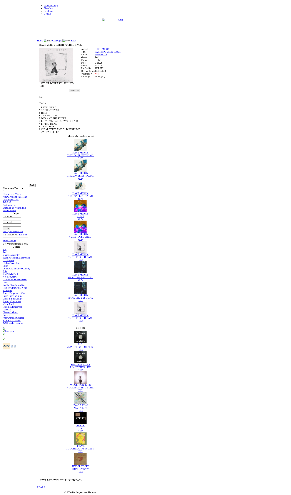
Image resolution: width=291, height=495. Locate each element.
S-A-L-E (7, 202)
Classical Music (10, 312)
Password (7, 222)
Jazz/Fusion (8, 260)
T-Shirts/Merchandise (13, 323)
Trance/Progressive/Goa (14, 293)
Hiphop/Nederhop (11, 263)
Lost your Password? (13, 231)
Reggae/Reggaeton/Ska (14, 285)
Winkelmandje (51, 5)
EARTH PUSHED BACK (108, 52)
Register (23, 234)
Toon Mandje (9, 240)
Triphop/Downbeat (12, 301)
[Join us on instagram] (8, 330)
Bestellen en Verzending (14, 207)
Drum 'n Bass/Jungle (12, 298)
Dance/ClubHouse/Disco (15, 279)
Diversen (7, 309)
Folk (5, 271)
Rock (5, 252)
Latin (5, 282)
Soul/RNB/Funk (10, 274)
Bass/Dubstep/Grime (12, 296)
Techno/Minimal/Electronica (16, 257)
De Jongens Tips (10, 199)
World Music (9, 304)
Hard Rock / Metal (11, 320)
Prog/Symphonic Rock (13, 317)
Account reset (9, 210)
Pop (4, 249)
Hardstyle (7, 290)
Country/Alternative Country (16, 268)
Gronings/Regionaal (12, 307)
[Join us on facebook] (4, 328)
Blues (5, 266)
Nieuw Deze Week (12, 194)
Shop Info (48, 8)
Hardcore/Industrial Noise (15, 287)
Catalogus (48, 11)
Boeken (6, 315)
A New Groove (10, 277)
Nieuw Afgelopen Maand (15, 197)
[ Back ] (41, 487)
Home (40, 40)
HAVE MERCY (103, 49)
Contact (47, 13)
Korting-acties (9, 205)
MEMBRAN (101, 54)
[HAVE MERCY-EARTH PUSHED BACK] (56, 81)
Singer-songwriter (11, 255)
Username (7, 216)
